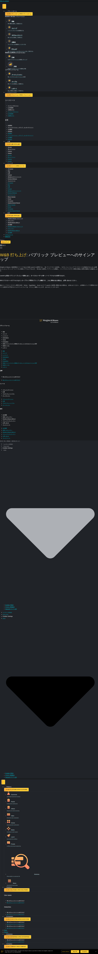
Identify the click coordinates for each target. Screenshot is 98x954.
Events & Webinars (12, 178)
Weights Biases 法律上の (14, 222)
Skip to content (4, 1)
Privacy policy (6, 446)
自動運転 (10, 125)
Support (10, 153)
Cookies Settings (65, 951)
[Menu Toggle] (4, 6)
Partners (10, 151)
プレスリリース (11, 180)
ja (1, 245)
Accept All (84, 951)
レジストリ (5, 335)
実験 (4, 331)
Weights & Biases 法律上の (9, 418)
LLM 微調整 (10, 107)
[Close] (95, 951)
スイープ (5, 333)
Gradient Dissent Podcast (14, 202)
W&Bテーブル (6, 345)
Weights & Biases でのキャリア (15, 218)
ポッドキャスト (6, 395)
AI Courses (10, 169)
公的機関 (10, 129)
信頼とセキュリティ (7, 416)
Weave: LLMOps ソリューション (15, 52)
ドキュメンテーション (8, 389)
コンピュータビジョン (13, 105)
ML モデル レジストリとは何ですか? (11, 376)
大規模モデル (11, 109)
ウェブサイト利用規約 (8, 444)
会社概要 (10, 224)
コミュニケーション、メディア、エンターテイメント (20, 127)
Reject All (75, 951)
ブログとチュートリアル (8, 393)
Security (10, 147)
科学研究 (10, 131)
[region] (49, 951)
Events (9, 198)
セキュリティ (11, 220)
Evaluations (5, 341)
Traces (4, 339)
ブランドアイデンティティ (9, 420)
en (3, 245)
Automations (6, 337)
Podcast (10, 175)
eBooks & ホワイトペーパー (14, 177)
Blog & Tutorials (11, 196)
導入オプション (11, 149)
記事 (9, 173)
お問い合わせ (6, 422)
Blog (9, 171)
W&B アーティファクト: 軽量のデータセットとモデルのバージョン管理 (20, 343)
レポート (5, 347)
